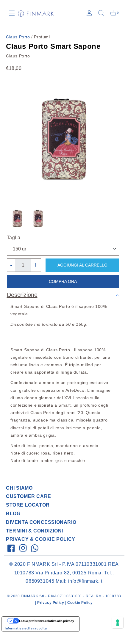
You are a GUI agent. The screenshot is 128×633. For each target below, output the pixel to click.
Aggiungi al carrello (82, 265)
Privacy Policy (50, 603)
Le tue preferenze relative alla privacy (46, 621)
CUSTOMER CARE (28, 496)
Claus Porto (18, 37)
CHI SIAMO (19, 488)
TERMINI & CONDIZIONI (34, 530)
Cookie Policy (80, 603)
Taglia (14, 237)
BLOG (13, 513)
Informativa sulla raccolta (26, 628)
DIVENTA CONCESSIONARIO (41, 522)
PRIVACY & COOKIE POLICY (40, 539)
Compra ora (63, 281)
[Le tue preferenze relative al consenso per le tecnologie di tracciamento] (117, 622)
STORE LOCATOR (28, 504)
